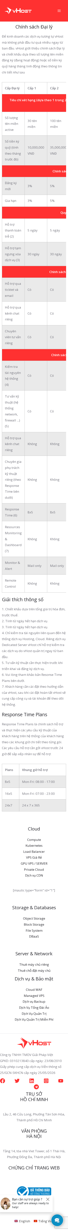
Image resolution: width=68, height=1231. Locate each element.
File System (34, 930)
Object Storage (34, 918)
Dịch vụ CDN (34, 875)
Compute (34, 839)
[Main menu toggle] (59, 10)
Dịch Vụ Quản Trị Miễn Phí (34, 1019)
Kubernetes (34, 845)
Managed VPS (34, 995)
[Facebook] (2, 1080)
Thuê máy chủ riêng (34, 964)
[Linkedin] (31, 1080)
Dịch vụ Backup (34, 1001)
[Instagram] (46, 1080)
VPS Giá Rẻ (34, 857)
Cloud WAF (34, 989)
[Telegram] (36, 1086)
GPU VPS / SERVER (34, 863)
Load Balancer (34, 851)
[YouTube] (60, 1080)
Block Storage (34, 924)
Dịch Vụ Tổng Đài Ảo (34, 1007)
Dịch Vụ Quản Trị (34, 1013)
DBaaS (34, 936)
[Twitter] (17, 1080)
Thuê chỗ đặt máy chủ (34, 970)
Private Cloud (34, 869)
